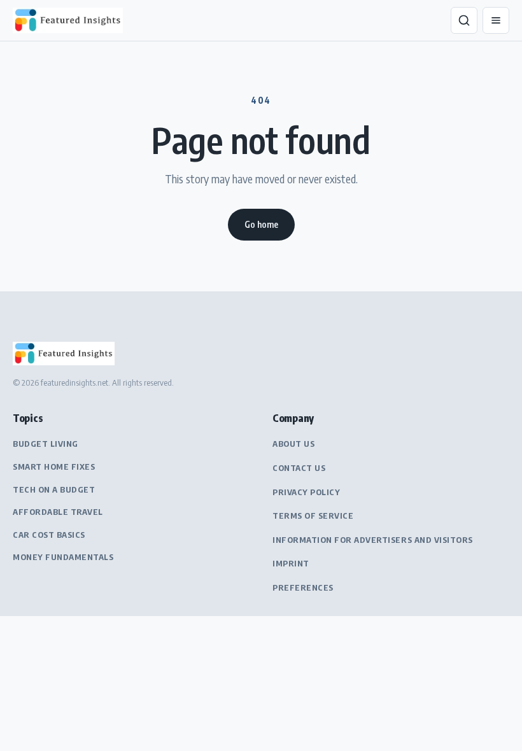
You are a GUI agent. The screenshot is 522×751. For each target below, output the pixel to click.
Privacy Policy (306, 492)
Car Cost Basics (49, 535)
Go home (261, 224)
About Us (293, 444)
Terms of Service (312, 515)
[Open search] (464, 20)
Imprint (290, 563)
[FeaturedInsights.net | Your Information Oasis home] (70, 20)
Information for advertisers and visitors (372, 540)
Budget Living (45, 444)
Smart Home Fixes (54, 466)
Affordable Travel (58, 512)
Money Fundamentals (63, 557)
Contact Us (298, 468)
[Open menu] (496, 20)
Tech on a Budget (54, 489)
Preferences (303, 587)
